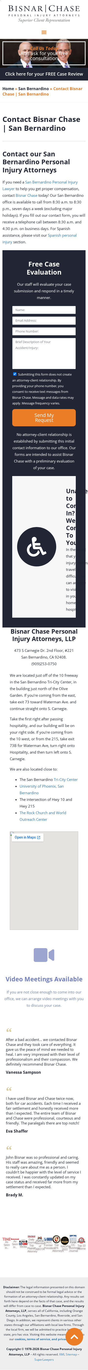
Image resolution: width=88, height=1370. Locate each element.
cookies (20, 1339)
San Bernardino (33, 88)
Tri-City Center (66, 779)
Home (8, 88)
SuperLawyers (44, 1359)
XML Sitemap (68, 1354)
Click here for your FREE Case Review (44, 74)
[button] (44, 32)
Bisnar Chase (26, 195)
